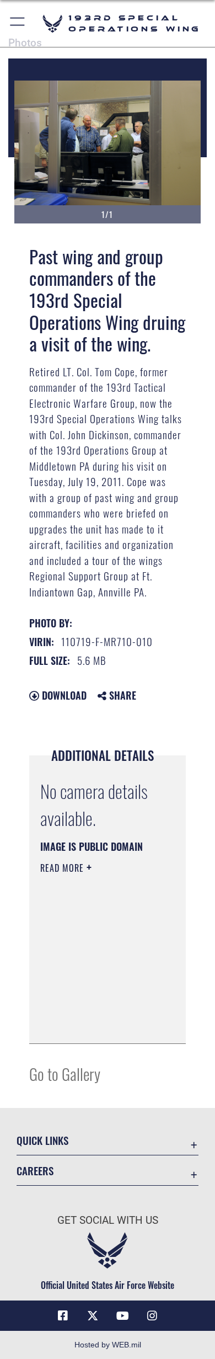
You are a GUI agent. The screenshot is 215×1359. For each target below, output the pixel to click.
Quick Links (42, 1140)
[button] (18, 23)
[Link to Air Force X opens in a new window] (92, 1316)
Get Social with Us (107, 1220)
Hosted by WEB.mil (107, 1344)
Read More (63, 868)
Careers (35, 1171)
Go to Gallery (64, 1073)
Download (63, 695)
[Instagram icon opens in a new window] (152, 1316)
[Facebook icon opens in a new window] (63, 1316)
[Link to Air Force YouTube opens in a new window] (122, 1316)
